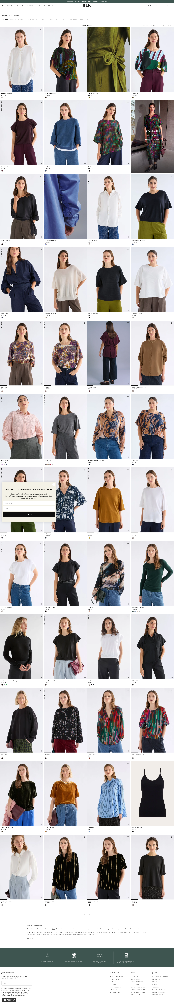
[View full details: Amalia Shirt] (108, 720)
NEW (3, 5)
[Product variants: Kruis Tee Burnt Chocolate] (85, 677)
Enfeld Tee (48, 166)
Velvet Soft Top (49, 827)
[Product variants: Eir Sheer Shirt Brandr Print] (129, 457)
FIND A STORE (114, 979)
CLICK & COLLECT (115, 987)
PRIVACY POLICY (136, 995)
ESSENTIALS (10, 5)
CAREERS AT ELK (157, 995)
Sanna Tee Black (93, 313)
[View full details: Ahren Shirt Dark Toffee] (152, 353)
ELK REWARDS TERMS (138, 987)
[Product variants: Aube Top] (85, 384)
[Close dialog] (53, 484)
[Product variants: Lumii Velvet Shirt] (85, 898)
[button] (41, 29)
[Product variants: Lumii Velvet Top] (129, 898)
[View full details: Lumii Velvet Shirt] (65, 867)
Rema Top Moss (93, 93)
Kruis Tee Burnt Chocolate (52, 681)
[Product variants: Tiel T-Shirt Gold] (129, 531)
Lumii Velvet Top (93, 901)
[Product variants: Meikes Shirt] (129, 384)
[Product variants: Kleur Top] (172, 457)
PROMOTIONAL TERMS (138, 989)
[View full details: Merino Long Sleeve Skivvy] (21, 646)
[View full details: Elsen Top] (21, 353)
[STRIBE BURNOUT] (45, 97)
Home (3, 12)
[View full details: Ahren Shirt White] (21, 59)
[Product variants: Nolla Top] (172, 898)
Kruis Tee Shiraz (6, 166)
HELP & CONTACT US (116, 976)
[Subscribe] (30, 983)
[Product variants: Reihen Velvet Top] (85, 90)
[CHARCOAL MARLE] (45, 464)
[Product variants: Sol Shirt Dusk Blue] (85, 237)
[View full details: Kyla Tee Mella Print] (152, 720)
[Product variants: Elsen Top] (41, 384)
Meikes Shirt (92, 387)
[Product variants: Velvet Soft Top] (85, 824)
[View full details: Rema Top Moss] (108, 59)
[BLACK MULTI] (45, 758)
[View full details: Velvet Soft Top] (65, 793)
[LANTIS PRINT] (2, 391)
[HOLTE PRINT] (89, 611)
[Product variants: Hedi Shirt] (129, 824)
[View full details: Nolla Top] (152, 867)
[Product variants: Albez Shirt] (41, 310)
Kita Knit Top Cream (50, 313)
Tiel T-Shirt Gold (93, 534)
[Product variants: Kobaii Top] (172, 90)
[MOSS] (89, 97)
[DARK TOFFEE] (133, 391)
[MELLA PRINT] (89, 758)
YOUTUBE (155, 987)
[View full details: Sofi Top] (108, 573)
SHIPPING (113, 982)
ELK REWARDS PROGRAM (160, 976)
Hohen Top (48, 534)
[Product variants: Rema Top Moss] (129, 90)
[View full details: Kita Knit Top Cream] (65, 279)
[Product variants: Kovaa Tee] (85, 457)
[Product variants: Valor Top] (41, 531)
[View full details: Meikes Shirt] (108, 353)
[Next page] (94, 914)
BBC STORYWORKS (137, 982)
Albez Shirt (4, 313)
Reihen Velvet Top (50, 93)
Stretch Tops (53, 19)
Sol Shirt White (92, 240)
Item (90, 25)
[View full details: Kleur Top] (152, 426)
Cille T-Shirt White (6, 607)
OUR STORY (134, 976)
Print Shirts (73, 19)
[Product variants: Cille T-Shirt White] (41, 604)
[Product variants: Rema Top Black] (41, 237)
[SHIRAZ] (2, 170)
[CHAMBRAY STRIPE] (89, 831)
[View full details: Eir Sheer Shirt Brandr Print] (108, 426)
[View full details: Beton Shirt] (152, 646)
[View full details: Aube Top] (65, 353)
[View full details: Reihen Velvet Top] (65, 59)
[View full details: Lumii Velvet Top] (108, 867)
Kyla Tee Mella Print (138, 754)
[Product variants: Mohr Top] (85, 751)
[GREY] (4, 684)
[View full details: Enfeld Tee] (65, 132)
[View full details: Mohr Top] (65, 720)
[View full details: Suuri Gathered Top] (21, 793)
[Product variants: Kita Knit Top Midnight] (172, 237)
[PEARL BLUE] (135, 611)
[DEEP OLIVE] (2, 831)
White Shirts (84, 19)
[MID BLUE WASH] (45, 170)
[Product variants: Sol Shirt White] (129, 237)
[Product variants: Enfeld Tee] (85, 163)
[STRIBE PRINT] (133, 97)
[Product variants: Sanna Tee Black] (129, 310)
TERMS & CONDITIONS (138, 992)
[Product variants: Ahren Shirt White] (41, 90)
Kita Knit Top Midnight (138, 240)
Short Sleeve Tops (31, 19)
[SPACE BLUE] (93, 684)
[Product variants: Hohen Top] (85, 531)
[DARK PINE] (133, 611)
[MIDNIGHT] (133, 244)
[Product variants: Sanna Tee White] (172, 310)
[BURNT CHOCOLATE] (45, 684)
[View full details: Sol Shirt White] (108, 206)
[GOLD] (89, 538)
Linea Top (4, 754)
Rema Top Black (6, 240)
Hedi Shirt (91, 827)
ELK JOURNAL (135, 984)
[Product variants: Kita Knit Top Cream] (85, 310)
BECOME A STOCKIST (159, 992)
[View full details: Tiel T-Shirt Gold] (108, 499)
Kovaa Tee (48, 460)
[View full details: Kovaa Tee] (65, 426)
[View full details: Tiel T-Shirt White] (152, 499)
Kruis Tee (91, 681)
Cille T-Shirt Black (50, 607)
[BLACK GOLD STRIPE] (45, 905)
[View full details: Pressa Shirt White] (21, 867)
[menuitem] (3, 5)
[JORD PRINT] (89, 170)
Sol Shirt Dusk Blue (50, 240)
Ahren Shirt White (6, 93)
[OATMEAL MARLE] (48, 464)
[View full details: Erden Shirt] (21, 426)
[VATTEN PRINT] (45, 538)
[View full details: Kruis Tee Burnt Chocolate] (65, 646)
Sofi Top (90, 607)
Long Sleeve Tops (16, 19)
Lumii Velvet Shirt (50, 901)
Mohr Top (47, 754)
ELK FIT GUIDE (114, 989)
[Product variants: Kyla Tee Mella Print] (172, 751)
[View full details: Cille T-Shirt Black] (65, 573)
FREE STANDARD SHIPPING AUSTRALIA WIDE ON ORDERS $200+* (87, 1)
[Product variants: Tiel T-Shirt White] (172, 531)
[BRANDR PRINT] (89, 464)
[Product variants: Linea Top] (41, 751)
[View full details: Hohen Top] (65, 499)
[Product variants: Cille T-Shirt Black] (85, 604)
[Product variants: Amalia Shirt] (129, 751)
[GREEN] (6, 684)
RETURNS (113, 984)
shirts (53, 929)
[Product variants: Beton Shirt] (172, 677)
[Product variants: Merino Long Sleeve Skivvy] (41, 677)
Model (84, 25)
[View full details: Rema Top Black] (21, 206)
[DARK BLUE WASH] (2, 538)
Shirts (63, 19)
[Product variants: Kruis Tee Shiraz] (41, 163)
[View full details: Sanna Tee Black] (108, 279)
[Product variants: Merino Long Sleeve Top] (172, 604)
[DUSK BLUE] (45, 244)
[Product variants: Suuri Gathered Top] (41, 824)
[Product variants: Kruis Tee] (129, 677)
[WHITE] (2, 97)
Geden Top (91, 166)
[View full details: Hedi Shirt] (108, 793)
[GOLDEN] (45, 831)
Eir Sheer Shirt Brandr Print (96, 460)
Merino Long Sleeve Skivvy (9, 681)
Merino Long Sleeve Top (139, 607)
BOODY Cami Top (137, 827)
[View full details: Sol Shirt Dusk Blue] (65, 206)
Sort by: (145, 25)
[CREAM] (45, 317)
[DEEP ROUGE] (50, 464)
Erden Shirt (4, 460)
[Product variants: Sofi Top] (129, 604)
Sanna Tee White (137, 313)
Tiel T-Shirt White (137, 534)
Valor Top (4, 534)
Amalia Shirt (91, 754)
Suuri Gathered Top (7, 827)
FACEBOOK (155, 982)
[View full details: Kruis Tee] (108, 646)
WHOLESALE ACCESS (158, 989)
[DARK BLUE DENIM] (2, 317)
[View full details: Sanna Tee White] (152, 279)
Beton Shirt (135, 681)
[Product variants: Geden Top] (129, 163)
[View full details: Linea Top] (21, 720)
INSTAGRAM (156, 979)
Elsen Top (4, 387)
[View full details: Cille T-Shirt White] (21, 573)
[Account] (167, 5)
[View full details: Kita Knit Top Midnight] (152, 206)
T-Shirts (118, 932)
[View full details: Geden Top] (108, 132)
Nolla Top (134, 901)
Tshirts (43, 19)
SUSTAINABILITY (136, 979)
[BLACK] (2, 244)
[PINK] (2, 464)
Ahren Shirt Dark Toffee (139, 387)
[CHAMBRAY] (6, 464)
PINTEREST (155, 984)
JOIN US (29, 514)
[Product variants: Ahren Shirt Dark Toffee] (172, 384)
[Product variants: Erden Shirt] (41, 457)
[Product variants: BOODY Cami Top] (172, 824)
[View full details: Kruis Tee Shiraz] (21, 132)
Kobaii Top (135, 93)
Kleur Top (135, 460)
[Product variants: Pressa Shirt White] (41, 898)
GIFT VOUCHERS (115, 992)
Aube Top (47, 387)
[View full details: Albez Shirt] (21, 279)
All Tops (5, 19)
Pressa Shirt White (6, 901)
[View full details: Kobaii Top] (152, 59)
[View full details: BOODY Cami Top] (152, 793)
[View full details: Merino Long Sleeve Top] (152, 573)
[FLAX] (137, 611)
